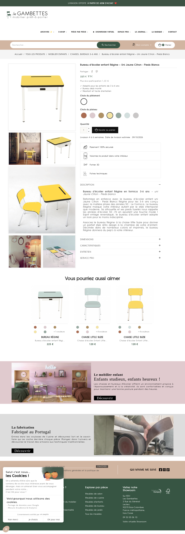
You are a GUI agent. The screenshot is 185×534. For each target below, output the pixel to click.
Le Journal (140, 32)
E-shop (62, 32)
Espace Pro (123, 32)
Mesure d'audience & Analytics (22, 508)
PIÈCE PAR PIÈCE (78, 32)
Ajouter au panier (107, 130)
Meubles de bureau (94, 506)
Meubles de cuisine (94, 498)
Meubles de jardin (94, 510)
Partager (92, 71)
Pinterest (96, 71)
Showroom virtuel (103, 32)
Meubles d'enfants (94, 502)
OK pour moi (53, 519)
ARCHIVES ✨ (46, 32)
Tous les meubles (93, 514)
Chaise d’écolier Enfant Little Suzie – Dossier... (92, 340)
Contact (172, 32)
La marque (157, 32)
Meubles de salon (93, 494)
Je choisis (33, 519)
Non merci (13, 519)
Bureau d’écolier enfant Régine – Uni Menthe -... (50, 340)
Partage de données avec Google (23, 505)
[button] (105, 398)
